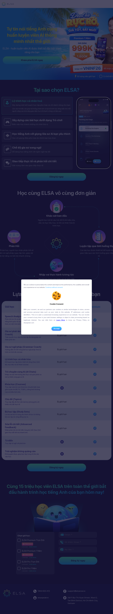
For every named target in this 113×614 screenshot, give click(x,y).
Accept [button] (56, 329)
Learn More (60, 320)
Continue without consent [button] (54, 287)
